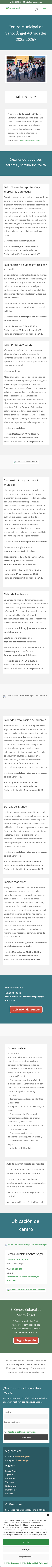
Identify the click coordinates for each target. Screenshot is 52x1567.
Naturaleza (11, 1486)
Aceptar (26, 1542)
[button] (48, 1515)
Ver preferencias (26, 1556)
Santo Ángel (11, 1471)
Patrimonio (11, 1489)
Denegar (26, 1549)
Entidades (10, 1478)
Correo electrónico (12, 1422)
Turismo (9, 1482)
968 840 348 (15, 992)
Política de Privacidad (29, 1563)
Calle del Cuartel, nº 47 (18, 1259)
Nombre (7, 1412)
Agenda (9, 1474)
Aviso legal (43, 1563)
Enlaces (9, 1493)
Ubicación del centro (26, 1009)
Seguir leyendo (26, 1340)
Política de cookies (11, 1563)
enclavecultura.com (30, 140)
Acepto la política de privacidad (22, 1432)
